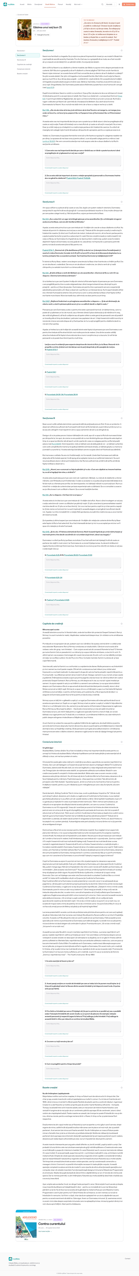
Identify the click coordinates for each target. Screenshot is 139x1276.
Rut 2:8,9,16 (56, 444)
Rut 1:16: (46, 110)
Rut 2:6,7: (46, 301)
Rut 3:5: (46, 495)
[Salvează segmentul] (121, 50)
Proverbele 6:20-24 (54, 577)
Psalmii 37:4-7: (48, 250)
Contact (127, 1259)
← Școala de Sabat (22, 15)
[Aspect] (119, 4)
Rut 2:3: (46, 219)
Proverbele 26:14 (71, 394)
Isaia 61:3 (50, 87)
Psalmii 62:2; (72, 178)
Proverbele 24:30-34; (55, 394)
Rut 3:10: (46, 532)
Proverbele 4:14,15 (62, 600)
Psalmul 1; (51, 600)
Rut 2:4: (46, 273)
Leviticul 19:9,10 (49, 141)
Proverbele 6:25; (53, 555)
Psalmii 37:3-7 (52, 349)
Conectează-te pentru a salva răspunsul (56, 168)
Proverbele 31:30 (85, 555)
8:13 (61, 555)
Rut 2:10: (46, 469)
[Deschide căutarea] (102, 4)
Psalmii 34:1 (51, 372)
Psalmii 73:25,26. (83, 178)
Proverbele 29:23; (71, 555)
